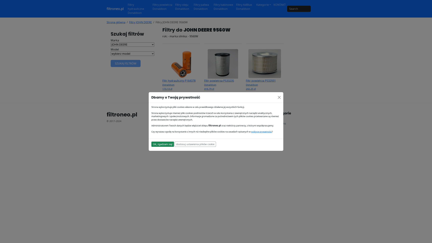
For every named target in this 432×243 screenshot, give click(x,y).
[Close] (279, 97)
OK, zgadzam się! (162, 144)
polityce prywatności (261, 131)
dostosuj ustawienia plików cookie (195, 144)
